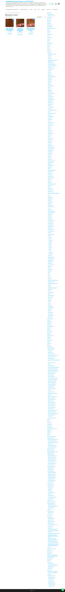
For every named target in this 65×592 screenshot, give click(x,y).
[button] (62, 589)
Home (6, 12)
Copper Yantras (12, 12)
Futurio (34, 590)
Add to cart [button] (9, 33)
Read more (20, 34)
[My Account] (56, 4)
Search (52, 3)
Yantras (8, 12)
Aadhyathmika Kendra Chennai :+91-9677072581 (19, 1)
